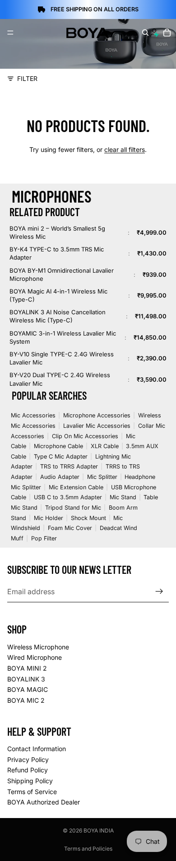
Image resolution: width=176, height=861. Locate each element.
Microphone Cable (58, 446)
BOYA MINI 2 (27, 668)
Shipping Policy (30, 781)
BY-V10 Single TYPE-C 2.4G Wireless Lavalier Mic (61, 358)
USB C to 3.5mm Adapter (68, 497)
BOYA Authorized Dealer (43, 802)
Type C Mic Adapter (61, 456)
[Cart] (167, 33)
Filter (27, 78)
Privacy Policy (28, 759)
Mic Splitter (102, 476)
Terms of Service (32, 791)
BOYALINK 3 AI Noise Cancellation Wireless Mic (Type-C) (57, 316)
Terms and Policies (88, 848)
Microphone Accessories (96, 415)
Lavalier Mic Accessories (96, 425)
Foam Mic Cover (70, 528)
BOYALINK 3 (26, 678)
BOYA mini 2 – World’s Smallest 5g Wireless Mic (57, 232)
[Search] (145, 33)
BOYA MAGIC (27, 689)
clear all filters (124, 149)
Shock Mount (88, 518)
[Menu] (10, 32)
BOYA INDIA (98, 830)
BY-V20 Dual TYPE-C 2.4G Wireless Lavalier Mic (59, 379)
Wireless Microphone (38, 647)
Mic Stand (123, 497)
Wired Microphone (34, 657)
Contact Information (36, 748)
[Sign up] (159, 591)
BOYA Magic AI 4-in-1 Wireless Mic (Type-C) (58, 295)
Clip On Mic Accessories (85, 436)
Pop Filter (44, 538)
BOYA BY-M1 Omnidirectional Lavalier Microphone (61, 274)
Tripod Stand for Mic (73, 507)
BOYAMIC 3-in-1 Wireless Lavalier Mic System (62, 337)
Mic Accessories (33, 415)
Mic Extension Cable (76, 487)
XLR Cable (105, 446)
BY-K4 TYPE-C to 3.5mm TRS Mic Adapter (56, 253)
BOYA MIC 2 (26, 700)
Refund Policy (27, 770)
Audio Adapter (59, 476)
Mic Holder (48, 518)
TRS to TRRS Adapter (69, 466)
